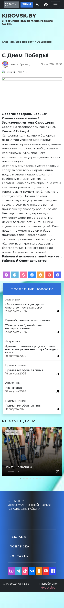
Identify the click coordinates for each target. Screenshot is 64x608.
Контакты (19, 556)
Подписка (19, 546)
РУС (12, 4)
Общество (44, 41)
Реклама (18, 536)
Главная (8, 41)
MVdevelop (48, 587)
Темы (26, 4)
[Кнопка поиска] (37, 3)
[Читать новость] (57, 311)
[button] (32, 478)
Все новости (25, 41)
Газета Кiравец (20, 64)
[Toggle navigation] (55, 4)
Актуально (13, 432)
